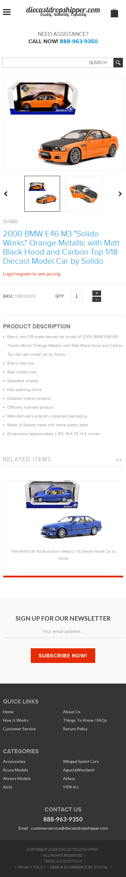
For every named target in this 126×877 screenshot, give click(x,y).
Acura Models (15, 769)
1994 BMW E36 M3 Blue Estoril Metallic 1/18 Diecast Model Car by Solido (63, 555)
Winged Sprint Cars (81, 761)
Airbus (69, 778)
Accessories (14, 761)
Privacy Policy (32, 867)
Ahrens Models (17, 778)
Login (8, 273)
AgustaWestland (78, 769)
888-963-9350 (79, 41)
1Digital (101, 867)
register (23, 273)
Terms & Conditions (63, 861)
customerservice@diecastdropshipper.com (69, 828)
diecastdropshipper (78, 850)
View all (71, 787)
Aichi (7, 786)
